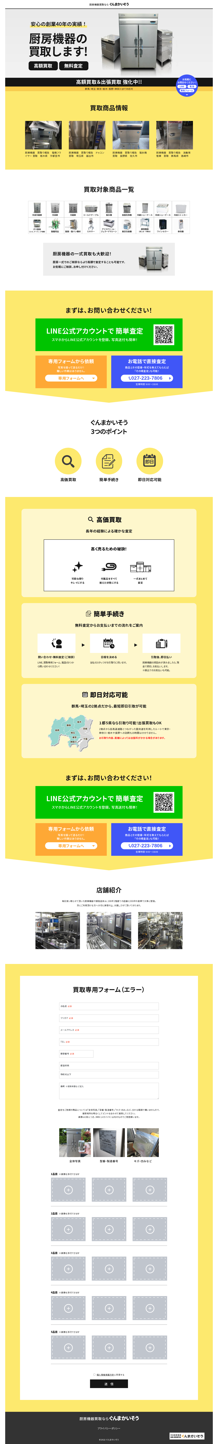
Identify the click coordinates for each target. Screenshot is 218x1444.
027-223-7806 (146, 378)
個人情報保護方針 (105, 1374)
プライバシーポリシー (109, 1428)
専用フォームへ (71, 378)
